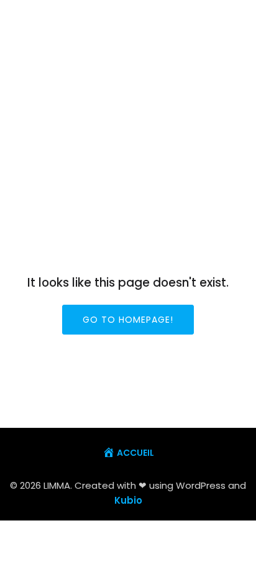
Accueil (135, 452)
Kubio (128, 500)
